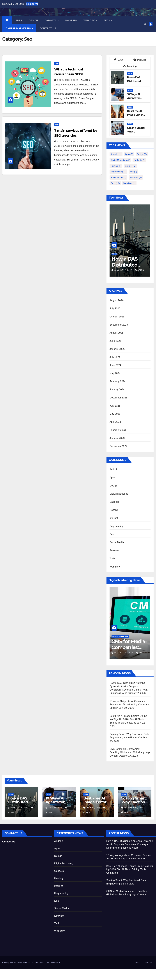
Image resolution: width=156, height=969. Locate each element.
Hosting (71, 20)
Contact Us (47, 28)
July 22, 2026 (93, 808)
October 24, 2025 (133, 808)
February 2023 (118, 430)
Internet (130, 166)
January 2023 (117, 438)
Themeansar (54, 962)
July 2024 (115, 357)
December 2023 (118, 397)
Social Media (118, 177)
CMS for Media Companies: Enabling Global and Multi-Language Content (130, 752)
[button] (145, 24)
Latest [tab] (120, 59)
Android (116, 154)
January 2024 (117, 389)
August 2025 (117, 333)
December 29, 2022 (68, 80)
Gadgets (51, 20)
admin (86, 80)
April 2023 (115, 422)
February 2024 (118, 381)
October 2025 (117, 316)
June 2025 (115, 341)
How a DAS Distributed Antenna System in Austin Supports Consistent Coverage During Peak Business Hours (130, 844)
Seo (56, 63)
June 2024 (115, 365)
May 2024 (115, 373)
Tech (107, 20)
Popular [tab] (141, 60)
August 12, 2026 (20, 808)
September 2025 (119, 324)
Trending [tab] (131, 66)
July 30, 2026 (121, 270)
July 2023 (115, 405)
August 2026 (117, 300)
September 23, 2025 (126, 648)
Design (33, 20)
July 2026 (115, 308)
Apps (19, 20)
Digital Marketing (18, 28)
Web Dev (89, 20)
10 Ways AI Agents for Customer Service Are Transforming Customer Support (129, 704)
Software (136, 177)
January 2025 (117, 349)
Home (137, 962)
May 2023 (115, 414)
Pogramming (118, 171)
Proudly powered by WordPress (16, 962)
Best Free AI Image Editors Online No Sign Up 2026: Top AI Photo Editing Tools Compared (128, 719)
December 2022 (118, 446)
